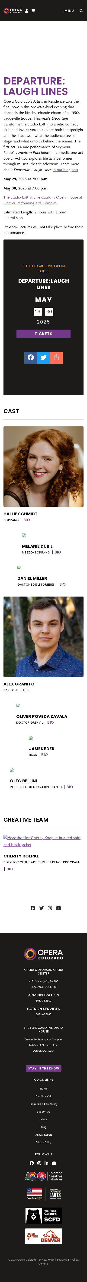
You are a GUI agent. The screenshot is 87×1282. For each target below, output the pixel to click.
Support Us (43, 1111)
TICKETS (43, 334)
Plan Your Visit (43, 1096)
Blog (43, 1127)
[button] (81, 11)
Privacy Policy (43, 1142)
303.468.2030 (43, 1014)
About (43, 1119)
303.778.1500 (43, 1000)
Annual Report (43, 1135)
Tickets (43, 1088)
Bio (26, 520)
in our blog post (65, 170)
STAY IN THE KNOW (43, 1068)
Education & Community (43, 1104)
